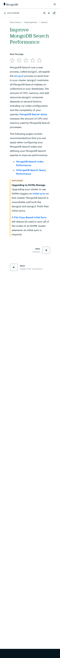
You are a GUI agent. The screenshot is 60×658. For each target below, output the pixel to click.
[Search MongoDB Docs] (44, 13)
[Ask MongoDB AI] (49, 13)
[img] (12, 60)
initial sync (39, 193)
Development (30, 22)
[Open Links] (54, 4)
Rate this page (17, 54)
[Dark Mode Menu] (54, 13)
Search (44, 22)
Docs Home (15, 22)
